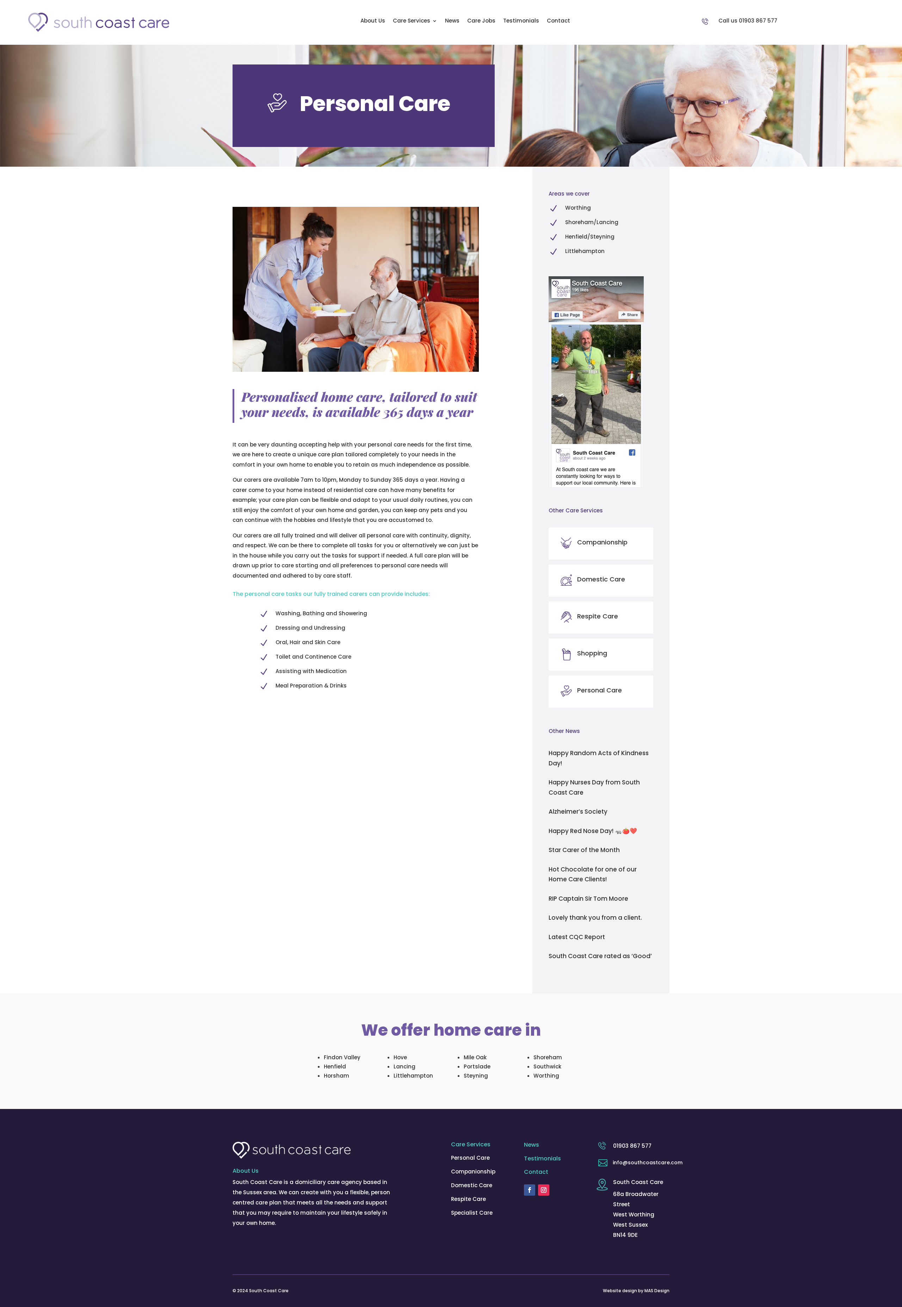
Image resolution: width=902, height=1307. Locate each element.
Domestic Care (471, 1185)
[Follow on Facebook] (529, 1190)
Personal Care (470, 1157)
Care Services (411, 21)
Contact (558, 21)
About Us (372, 21)
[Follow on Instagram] (543, 1190)
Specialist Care (472, 1212)
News (452, 21)
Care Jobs (481, 21)
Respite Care (468, 1199)
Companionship (473, 1171)
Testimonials (521, 21)
